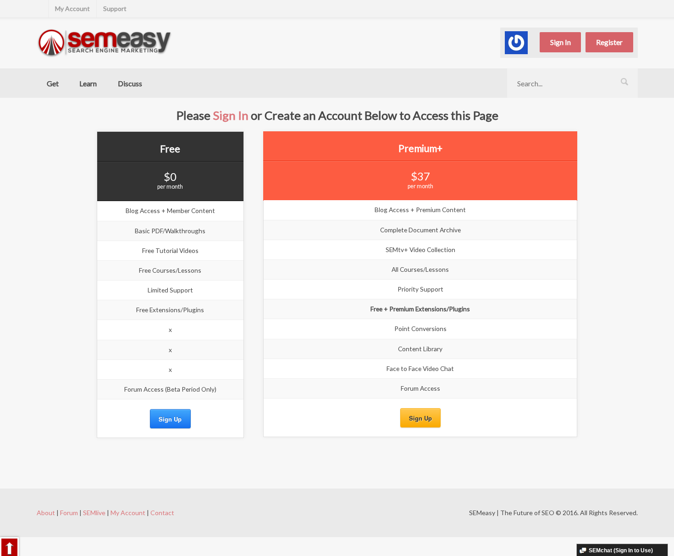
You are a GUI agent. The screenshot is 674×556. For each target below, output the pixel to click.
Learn (88, 83)
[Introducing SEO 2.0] (104, 43)
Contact (162, 513)
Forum (69, 513)
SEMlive (94, 513)
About (46, 513)
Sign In (560, 42)
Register (609, 42)
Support (115, 8)
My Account (72, 8)
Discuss (130, 83)
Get (53, 83)
